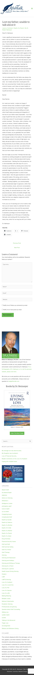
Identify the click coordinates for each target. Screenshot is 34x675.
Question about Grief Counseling (11, 609)
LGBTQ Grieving (6, 579)
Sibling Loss (5, 612)
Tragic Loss (5, 623)
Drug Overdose (6, 538)
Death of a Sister (6, 536)
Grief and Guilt (6, 544)
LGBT (3, 576)
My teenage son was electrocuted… (12, 450)
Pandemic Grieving (7, 604)
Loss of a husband (7, 582)
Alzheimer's (5, 500)
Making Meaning (6, 595)
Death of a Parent (19, 28)
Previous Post (17, 243)
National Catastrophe (8, 601)
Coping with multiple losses (9, 461)
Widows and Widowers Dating (10, 628)
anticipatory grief (6, 506)
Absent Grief (5, 490)
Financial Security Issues (9, 541)
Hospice (4, 574)
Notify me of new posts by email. (12, 309)
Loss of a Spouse (7, 590)
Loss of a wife (6, 593)
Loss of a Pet (5, 587)
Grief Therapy (6, 552)
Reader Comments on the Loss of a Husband (14, 458)
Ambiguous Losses (7, 503)
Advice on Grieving (7, 498)
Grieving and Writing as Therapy (11, 563)
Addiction (4, 495)
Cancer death (6, 508)
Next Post (17, 247)
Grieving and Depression (9, 557)
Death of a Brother (7, 525)
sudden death (6, 615)
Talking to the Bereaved (8, 620)
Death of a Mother (7, 530)
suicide (4, 617)
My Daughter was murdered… (10, 453)
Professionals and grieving (9, 606)
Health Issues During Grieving (10, 571)
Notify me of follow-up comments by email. (15, 305)
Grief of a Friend (6, 549)
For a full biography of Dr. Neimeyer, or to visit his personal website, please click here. (16, 369)
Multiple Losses (6, 598)
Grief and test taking (7, 547)
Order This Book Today (17, 433)
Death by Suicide (6, 519)
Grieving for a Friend (7, 566)
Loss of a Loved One (7, 585)
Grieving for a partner (8, 568)
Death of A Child (6, 528)
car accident (5, 511)
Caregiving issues (7, 514)
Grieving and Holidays (8, 560)
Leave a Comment (7, 28)
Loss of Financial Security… (9, 456)
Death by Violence (7, 522)
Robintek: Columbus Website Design (17, 671)
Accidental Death (7, 492)
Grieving (4, 555)
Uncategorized (6, 625)
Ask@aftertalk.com (13, 381)
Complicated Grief (7, 517)
